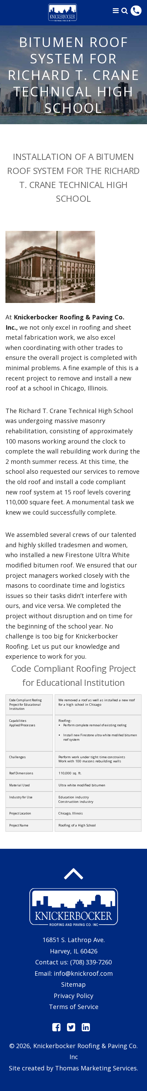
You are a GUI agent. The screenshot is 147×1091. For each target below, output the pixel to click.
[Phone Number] (136, 10)
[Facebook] (56, 1027)
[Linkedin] (86, 1027)
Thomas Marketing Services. (96, 1068)
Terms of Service (73, 1006)
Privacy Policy (73, 996)
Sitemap (73, 984)
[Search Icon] (124, 10)
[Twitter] (71, 1027)
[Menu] (116, 10)
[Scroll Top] (73, 874)
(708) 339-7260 (91, 962)
